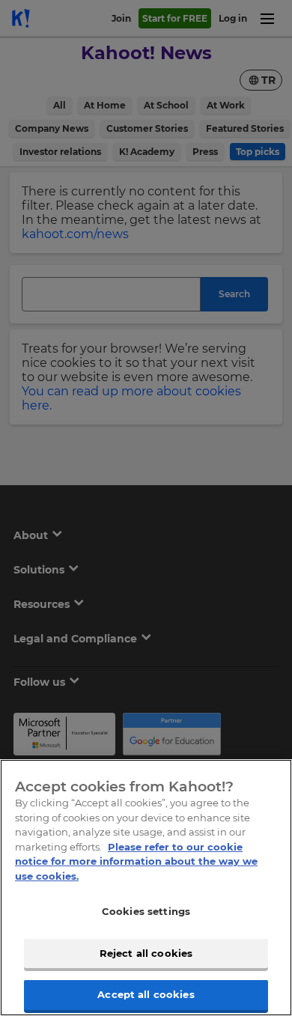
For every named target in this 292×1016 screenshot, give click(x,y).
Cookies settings (146, 911)
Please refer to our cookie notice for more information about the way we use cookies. (136, 861)
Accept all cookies (145, 994)
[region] (146, 887)
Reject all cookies (146, 953)
